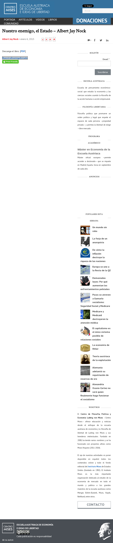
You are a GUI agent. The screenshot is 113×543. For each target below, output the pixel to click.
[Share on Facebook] (95, 40)
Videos (40, 19)
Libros (52, 19)
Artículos (25, 19)
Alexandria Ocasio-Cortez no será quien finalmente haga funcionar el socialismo (95, 392)
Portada (9, 19)
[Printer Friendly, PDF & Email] (10, 61)
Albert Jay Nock (10, 39)
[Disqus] (37, 100)
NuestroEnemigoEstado (15, 57)
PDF (23, 51)
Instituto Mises (94, 466)
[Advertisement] (94, 196)
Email (106, 59)
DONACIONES (91, 20)
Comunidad (11, 23)
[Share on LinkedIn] (107, 40)
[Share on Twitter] (101, 40)
